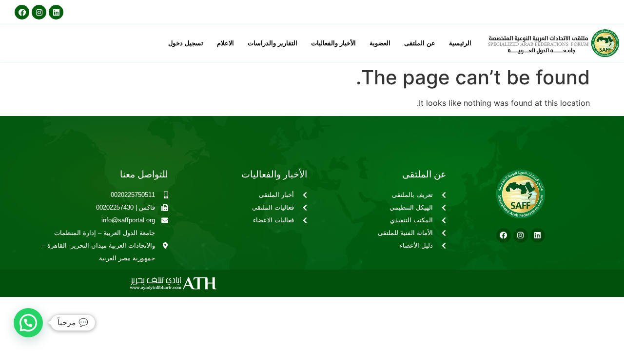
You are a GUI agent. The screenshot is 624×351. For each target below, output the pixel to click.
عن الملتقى (419, 43)
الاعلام (225, 43)
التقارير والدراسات (272, 43)
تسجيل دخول (185, 43)
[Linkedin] (56, 12)
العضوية (380, 43)
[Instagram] (39, 12)
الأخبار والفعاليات (333, 43)
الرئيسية (460, 43)
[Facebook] (22, 12)
